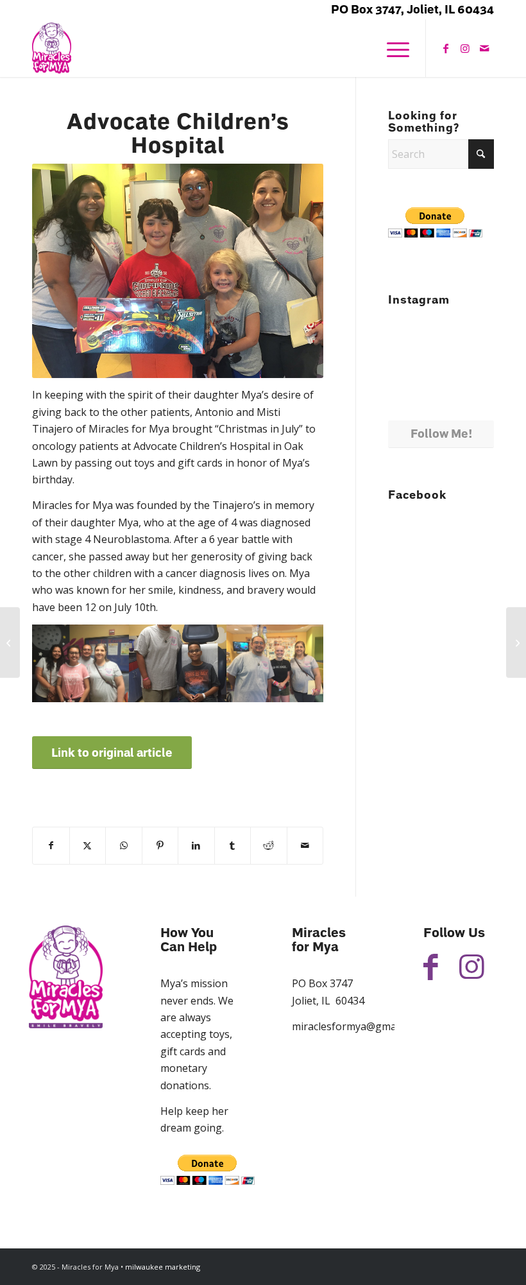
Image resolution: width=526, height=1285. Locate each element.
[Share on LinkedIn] (196, 845)
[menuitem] (391, 48)
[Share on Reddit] (269, 845)
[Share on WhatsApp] (124, 845)
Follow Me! (441, 434)
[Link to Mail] (484, 48)
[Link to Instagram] (465, 48)
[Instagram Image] (477, 364)
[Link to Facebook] (445, 48)
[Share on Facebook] (51, 845)
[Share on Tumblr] (233, 845)
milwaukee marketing (162, 1267)
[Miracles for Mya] (51, 48)
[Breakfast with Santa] (10, 642)
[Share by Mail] (305, 845)
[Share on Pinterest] (160, 845)
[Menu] (391, 48)
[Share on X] (88, 845)
